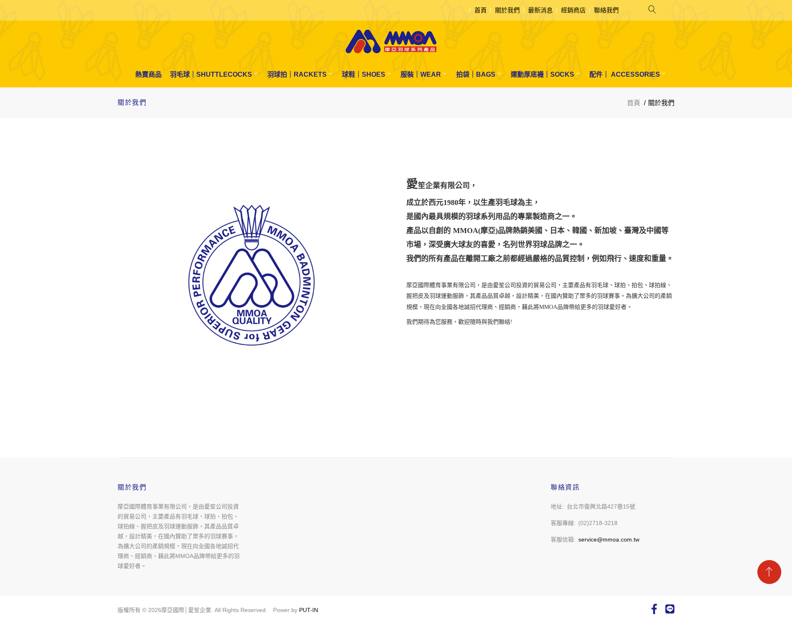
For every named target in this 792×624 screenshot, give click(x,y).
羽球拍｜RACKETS (297, 74)
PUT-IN (308, 610)
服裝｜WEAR (421, 74)
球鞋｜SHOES (363, 74)
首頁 (480, 10)
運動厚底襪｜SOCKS (542, 74)
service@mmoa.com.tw (608, 539)
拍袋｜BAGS (475, 74)
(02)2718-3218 (598, 523)
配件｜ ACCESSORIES (624, 74)
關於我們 (507, 10)
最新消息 (540, 10)
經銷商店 (573, 10)
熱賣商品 (148, 74)
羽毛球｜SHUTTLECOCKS (211, 74)
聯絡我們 (606, 10)
